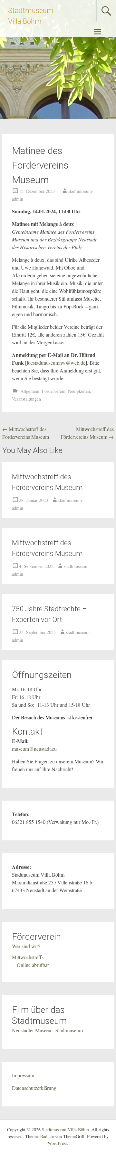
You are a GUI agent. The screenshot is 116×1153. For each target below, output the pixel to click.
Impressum (23, 1075)
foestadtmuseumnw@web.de (56, 362)
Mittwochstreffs (28, 957)
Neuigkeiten (79, 391)
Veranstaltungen (26, 399)
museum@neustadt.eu (34, 748)
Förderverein (53, 391)
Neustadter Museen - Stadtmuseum (47, 1030)
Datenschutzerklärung (34, 1087)
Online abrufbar (33, 964)
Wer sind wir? (26, 946)
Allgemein (29, 391)
